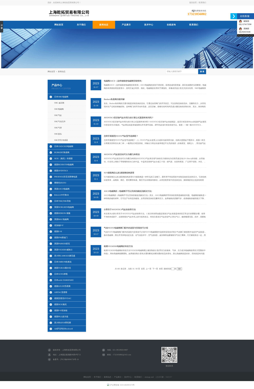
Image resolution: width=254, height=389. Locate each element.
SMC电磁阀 (59, 109)
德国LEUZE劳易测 (62, 286)
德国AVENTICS (61, 171)
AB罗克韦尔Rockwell (63, 329)
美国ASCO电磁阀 (61, 189)
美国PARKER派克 (62, 244)
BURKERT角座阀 (61, 152)
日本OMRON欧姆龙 (63, 262)
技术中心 (148, 25)
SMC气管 (58, 128)
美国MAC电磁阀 (61, 219)
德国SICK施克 (60, 304)
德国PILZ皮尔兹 (61, 317)
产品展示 (126, 25)
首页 (143, 269)
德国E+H (58, 231)
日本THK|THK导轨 (62, 201)
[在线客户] (233, 16)
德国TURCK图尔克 (62, 268)
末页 (161, 269)
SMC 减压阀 (59, 103)
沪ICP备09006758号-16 (69, 359)
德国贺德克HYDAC (62, 298)
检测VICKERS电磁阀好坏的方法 (118, 246)
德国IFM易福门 (61, 237)
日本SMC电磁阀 (61, 97)
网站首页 (58, 25)
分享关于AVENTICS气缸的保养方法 (120, 209)
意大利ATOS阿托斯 (62, 323)
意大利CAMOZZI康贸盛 (64, 256)
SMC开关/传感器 (61, 140)
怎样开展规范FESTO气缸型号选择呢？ (121, 136)
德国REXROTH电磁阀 (64, 165)
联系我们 (202, 3)
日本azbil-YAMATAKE (64, 280)
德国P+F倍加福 (60, 310)
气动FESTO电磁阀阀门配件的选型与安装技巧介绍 (126, 228)
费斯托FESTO (60, 183)
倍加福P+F (58, 225)
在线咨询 (171, 25)
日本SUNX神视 (61, 274)
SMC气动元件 (59, 122)
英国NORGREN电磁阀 (64, 207)
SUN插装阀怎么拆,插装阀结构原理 (119, 173)
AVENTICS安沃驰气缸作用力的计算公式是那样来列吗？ (129, 118)
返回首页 (193, 3)
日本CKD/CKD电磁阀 (63, 146)
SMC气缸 (58, 115)
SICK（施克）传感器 (63, 158)
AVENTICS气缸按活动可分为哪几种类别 (122, 154)
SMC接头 (58, 134)
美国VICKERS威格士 (63, 250)
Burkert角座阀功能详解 (114, 99)
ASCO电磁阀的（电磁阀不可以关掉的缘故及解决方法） (128, 191)
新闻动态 (103, 25)
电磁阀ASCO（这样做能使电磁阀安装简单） (123, 81)
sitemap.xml (149, 377)
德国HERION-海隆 (62, 213)
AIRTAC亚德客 (60, 292)
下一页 (155, 269)
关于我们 (81, 25)
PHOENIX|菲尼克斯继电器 (65, 177)
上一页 (148, 269)
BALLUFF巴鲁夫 (61, 195)
